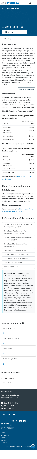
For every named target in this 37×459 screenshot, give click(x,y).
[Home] (9, 2)
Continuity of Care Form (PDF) (15, 250)
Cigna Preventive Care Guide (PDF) (16, 258)
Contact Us (4, 442)
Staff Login (4, 440)
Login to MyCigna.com (26, 89)
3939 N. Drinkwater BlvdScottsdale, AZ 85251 (7, 428)
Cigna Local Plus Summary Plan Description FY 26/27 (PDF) (15, 232)
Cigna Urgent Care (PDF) (13, 263)
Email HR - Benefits (11, 403)
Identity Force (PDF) (11, 267)
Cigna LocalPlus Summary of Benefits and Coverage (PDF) (18, 238)
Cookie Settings (5, 435)
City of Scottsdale (12, 8)
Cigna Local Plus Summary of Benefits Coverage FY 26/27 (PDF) (18, 225)
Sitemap (3, 437)
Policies (3, 432)
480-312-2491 (9, 406)
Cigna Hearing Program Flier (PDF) (16, 254)
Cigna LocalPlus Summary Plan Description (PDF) (15, 245)
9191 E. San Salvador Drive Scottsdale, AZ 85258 (10, 396)
